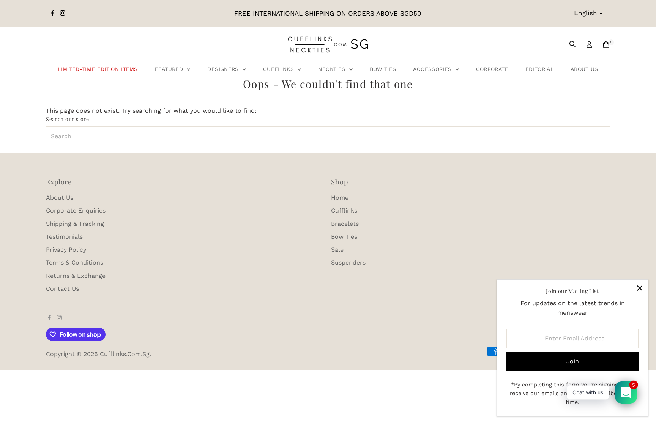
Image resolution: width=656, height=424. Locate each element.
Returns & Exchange (76, 275)
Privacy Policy (66, 249)
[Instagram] (62, 13)
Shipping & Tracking (75, 223)
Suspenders (348, 262)
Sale (337, 249)
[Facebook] (52, 13)
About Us (584, 69)
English (585, 13)
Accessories (433, 69)
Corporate (492, 69)
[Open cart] (606, 44)
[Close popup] (639, 288)
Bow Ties (383, 69)
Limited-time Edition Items (97, 69)
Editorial (539, 69)
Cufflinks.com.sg (125, 354)
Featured (170, 69)
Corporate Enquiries (76, 210)
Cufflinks (279, 69)
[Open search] (572, 44)
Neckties (332, 69)
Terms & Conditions (74, 262)
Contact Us (62, 288)
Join (572, 361)
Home (339, 197)
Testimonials (64, 236)
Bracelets (345, 223)
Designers (224, 69)
